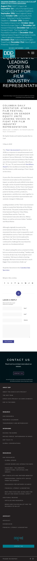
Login (27, 48)
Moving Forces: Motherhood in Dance (17, 436)
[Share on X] (8, 283)
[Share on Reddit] (29, 283)
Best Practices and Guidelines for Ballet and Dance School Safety (19, 493)
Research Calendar (10, 419)
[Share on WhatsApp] (11, 283)
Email (25, 314)
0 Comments (15, 129)
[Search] (28, 53)
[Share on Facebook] (4, 283)
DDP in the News (9, 402)
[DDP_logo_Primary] (15, 54)
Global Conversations (11, 443)
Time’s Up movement (13, 150)
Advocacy (6, 520)
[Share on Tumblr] (22, 283)
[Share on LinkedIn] (18, 283)
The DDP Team (8, 395)
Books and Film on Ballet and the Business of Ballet (18, 505)
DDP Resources (9, 457)
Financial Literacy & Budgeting (17, 488)
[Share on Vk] (25, 283)
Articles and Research (14, 500)
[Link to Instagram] (33, 558)
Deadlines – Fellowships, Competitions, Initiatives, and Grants (16, 470)
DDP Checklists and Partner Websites (18, 475)
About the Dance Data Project (15, 392)
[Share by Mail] (32, 283)
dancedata (12, 131)
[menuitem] (16, 48)
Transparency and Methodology (15, 423)
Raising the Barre (10, 433)
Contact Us (18, 373)
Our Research (8, 416)
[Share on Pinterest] (15, 283)
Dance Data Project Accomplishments (18, 398)
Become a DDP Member (16, 48)
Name (25, 308)
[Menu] (32, 53)
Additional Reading (10, 497)
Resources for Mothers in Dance (18, 484)
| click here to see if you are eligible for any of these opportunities (18, 2)
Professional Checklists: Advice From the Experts (18, 479)
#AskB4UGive (7, 524)
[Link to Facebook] (30, 558)
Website (26, 320)
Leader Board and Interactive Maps (19, 464)
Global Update (10, 460)
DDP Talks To (8, 440)
